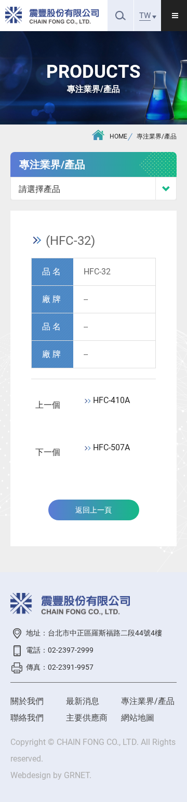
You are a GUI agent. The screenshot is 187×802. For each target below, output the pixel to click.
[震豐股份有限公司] (52, 16)
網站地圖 (137, 718)
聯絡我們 (27, 718)
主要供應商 (87, 718)
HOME (118, 136)
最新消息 (82, 701)
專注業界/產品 (157, 136)
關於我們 (27, 701)
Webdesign (30, 775)
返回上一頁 (93, 510)
